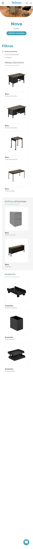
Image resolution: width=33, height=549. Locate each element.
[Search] (30, 3)
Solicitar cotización (16, 33)
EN (27, 3)
